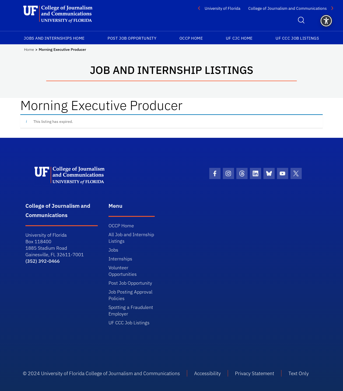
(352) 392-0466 (42, 261)
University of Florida (222, 8)
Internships (120, 259)
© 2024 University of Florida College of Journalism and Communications (101, 373)
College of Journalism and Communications (287, 8)
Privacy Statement (254, 373)
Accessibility (207, 373)
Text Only (298, 373)
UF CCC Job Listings (297, 38)
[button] (326, 21)
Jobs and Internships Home (54, 38)
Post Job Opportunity (132, 38)
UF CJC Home (239, 38)
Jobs (113, 250)
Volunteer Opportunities (122, 270)
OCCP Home (191, 38)
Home (29, 49)
